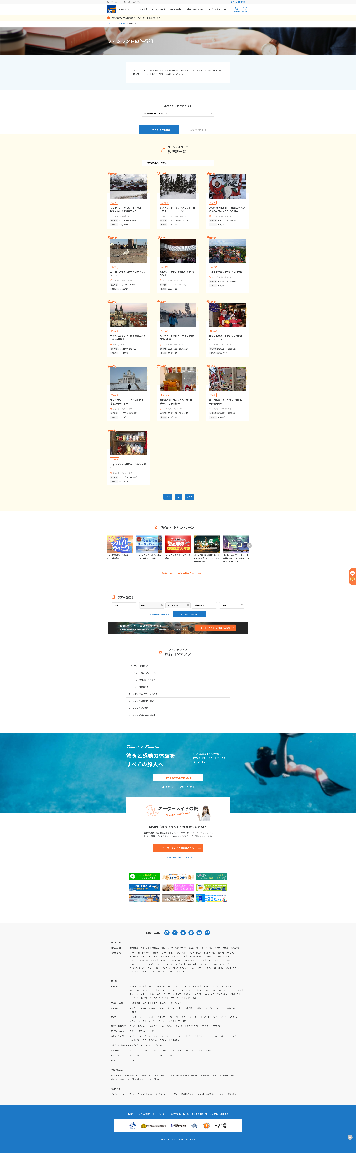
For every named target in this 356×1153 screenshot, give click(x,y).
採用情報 (224, 1114)
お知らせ (132, 1114)
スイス (144, 990)
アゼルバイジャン (166, 1026)
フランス (178, 986)
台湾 (184, 1020)
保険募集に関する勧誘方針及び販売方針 (183, 1075)
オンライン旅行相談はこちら (176, 857)
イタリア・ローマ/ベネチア (140, 953)
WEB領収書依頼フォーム (137, 1079)
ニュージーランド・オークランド (200, 956)
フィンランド (120, 23)
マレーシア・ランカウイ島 (175, 964)
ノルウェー (145, 994)
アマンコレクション (145, 1094)
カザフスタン (216, 1026)
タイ (141, 1017)
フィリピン (149, 1017)
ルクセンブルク (217, 986)
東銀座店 (155, 947)
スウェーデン (236, 990)
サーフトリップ (128, 1094)
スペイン (150, 986)
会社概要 (214, 1114)
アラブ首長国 (135, 1003)
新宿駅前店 (145, 947)
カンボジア (160, 1017)
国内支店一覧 (167, 787)
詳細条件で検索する (161, 614)
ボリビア (224, 1036)
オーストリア (163, 990)
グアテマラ (153, 1036)
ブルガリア (234, 994)
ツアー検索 (142, 9)
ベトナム (133, 1017)
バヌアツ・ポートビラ (138, 971)
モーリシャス (146, 1045)
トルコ (154, 1003)
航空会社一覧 (116, 1075)
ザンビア (198, 1008)
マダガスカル (230, 1008)
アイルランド (135, 990)
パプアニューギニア (167, 1055)
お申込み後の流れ (131, 1075)
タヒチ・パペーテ (178, 956)
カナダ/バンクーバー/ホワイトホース (144, 968)
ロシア (132, 1026)
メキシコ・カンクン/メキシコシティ (174, 968)
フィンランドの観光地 (138, 686)
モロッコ (170, 971)
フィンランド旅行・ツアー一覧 (141, 672)
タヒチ (132, 1050)
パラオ (186, 1050)
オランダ (195, 986)
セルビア (179, 998)
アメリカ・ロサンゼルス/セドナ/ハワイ (214, 964)
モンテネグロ (222, 994)
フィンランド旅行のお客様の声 (142, 715)
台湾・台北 (192, 964)
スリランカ (233, 1017)
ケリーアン (173, 1094)
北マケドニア (146, 998)
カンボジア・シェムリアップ (193, 960)
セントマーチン (205, 1036)
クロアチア (197, 994)
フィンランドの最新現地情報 (141, 701)
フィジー (157, 1050)
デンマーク (134, 994)
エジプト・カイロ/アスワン (163, 953)
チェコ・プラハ (195, 953)
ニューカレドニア (144, 1050)
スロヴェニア (209, 994)
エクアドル (153, 1040)
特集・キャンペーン (196, 9)
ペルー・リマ (196, 968)
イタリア (133, 986)
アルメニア (153, 1026)
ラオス (132, 1020)
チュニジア (153, 1008)
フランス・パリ (209, 953)
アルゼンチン (135, 1040)
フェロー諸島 (191, 998)
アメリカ (133, 1031)
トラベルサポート (160, 1114)
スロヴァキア (198, 990)
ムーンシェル (161, 1094)
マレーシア (192, 1017)
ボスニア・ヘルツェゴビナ (164, 998)
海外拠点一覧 (186, 787)
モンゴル (141, 1020)
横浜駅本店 (134, 947)
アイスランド (211, 990)
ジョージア (180, 1026)
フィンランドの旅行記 (138, 708)
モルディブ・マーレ (137, 956)
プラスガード (159, 1075)
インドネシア (228, 960)
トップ (109, 23)
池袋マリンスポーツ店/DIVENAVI (173, 947)
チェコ (152, 990)
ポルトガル (160, 986)
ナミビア (218, 1008)
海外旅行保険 (146, 1075)
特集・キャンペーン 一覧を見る (178, 573)
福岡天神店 (235, 947)
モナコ (187, 986)
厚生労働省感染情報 (226, 1075)
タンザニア (172, 1008)
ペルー (215, 1036)
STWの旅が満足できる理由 (178, 777)
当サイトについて (117, 1079)
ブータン (161, 1020)
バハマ (173, 1036)
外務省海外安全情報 (208, 1075)
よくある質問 (144, 1114)
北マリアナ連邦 (205, 1050)
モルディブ (134, 1045)
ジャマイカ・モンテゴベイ (213, 968)
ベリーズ (142, 1036)
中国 (178, 1020)
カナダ (151, 1031)
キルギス (204, 1026)
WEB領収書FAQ (155, 1079)
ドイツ (169, 986)
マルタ (141, 986)
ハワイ (132, 1060)
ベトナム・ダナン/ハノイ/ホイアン (143, 960)
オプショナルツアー (217, 9)
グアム (193, 1050)
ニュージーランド (150, 1055)
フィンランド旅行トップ (139, 665)
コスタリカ (164, 1036)
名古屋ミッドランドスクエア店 (200, 947)
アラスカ (142, 1031)
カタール (146, 1003)
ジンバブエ (208, 1008)
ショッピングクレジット (229, 1094)
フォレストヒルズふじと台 (206, 1094)
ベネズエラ (175, 1040)
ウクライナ (142, 1026)
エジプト (133, 1008)
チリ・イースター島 (156, 971)
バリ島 (170, 1017)
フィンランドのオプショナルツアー (143, 694)
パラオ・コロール (232, 968)
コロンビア (164, 1040)
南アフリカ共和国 (185, 1008)
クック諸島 (177, 1050)
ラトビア (166, 994)
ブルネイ (171, 1020)
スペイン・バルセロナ (226, 953)
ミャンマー (151, 1020)
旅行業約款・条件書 (180, 1114)
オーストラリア (182, 971)
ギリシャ (187, 994)
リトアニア (177, 994)
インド (214, 1017)
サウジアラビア (175, 1003)
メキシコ (133, 1036)
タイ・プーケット (213, 960)
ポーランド (186, 990)
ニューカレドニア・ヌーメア (158, 956)
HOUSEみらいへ (187, 1094)
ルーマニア (134, 998)
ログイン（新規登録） (239, 2)
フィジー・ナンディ (223, 956)
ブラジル (234, 1036)
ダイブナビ (115, 1094)
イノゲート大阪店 (221, 947)
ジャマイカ (192, 1036)
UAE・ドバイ (181, 953)
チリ (144, 1040)
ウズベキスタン (193, 1026)
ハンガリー (175, 990)
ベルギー (205, 986)
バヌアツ (166, 1050)
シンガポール (204, 1017)
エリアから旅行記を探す (178, 105)
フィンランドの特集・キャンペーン (143, 679)
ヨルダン (163, 1003)
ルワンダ (133, 1012)
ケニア (162, 1008)
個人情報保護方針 (199, 1114)
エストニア (156, 994)
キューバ (182, 1036)
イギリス (229, 986)
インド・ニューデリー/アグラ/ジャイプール (146, 964)
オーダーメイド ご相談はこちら (178, 848)
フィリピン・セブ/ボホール (169, 960)
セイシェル (158, 1045)
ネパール (223, 1017)
